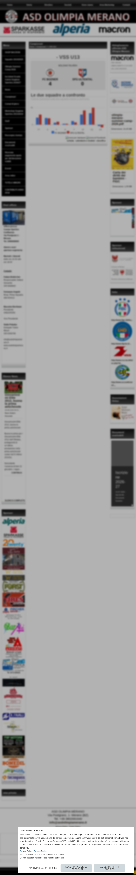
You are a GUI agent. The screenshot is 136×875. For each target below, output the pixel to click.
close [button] (132, 830)
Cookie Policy (26, 851)
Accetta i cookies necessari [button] (76, 868)
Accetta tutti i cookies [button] (109, 868)
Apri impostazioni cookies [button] (43, 868)
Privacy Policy (40, 851)
